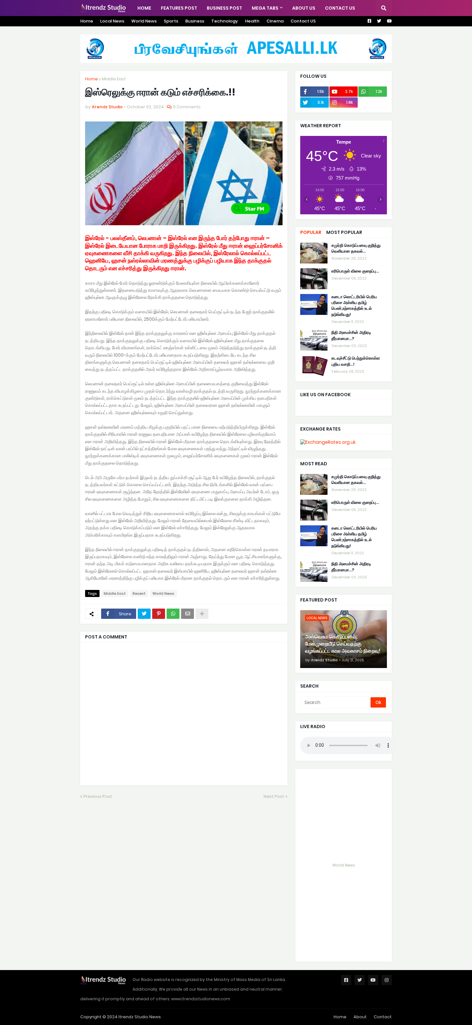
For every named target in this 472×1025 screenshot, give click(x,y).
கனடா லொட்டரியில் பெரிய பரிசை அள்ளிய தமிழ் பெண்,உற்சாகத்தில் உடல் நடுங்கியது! (354, 305)
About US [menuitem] (303, 8)
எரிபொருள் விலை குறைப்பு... (355, 271)
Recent (139, 593)
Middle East (114, 79)
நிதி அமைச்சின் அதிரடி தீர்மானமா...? (351, 336)
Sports (171, 21)
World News (144, 21)
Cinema (275, 21)
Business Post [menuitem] (224, 8)
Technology (224, 21)
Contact (383, 1017)
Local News (112, 21)
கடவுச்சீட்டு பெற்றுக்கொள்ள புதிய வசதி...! (355, 361)
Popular (310, 232)
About (360, 1017)
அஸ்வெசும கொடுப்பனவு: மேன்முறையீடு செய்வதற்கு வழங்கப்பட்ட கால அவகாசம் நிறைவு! (342, 644)
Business (194, 21)
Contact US (303, 21)
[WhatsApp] (173, 614)
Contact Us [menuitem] (340, 8)
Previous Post (97, 796)
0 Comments (187, 107)
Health (252, 21)
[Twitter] (144, 614)
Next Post (274, 796)
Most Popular (344, 232)
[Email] (187, 614)
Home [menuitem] (144, 8)
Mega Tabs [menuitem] (265, 8)
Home (86, 21)
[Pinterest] (158, 614)
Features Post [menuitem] (179, 8)
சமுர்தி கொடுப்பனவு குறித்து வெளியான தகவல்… (355, 248)
